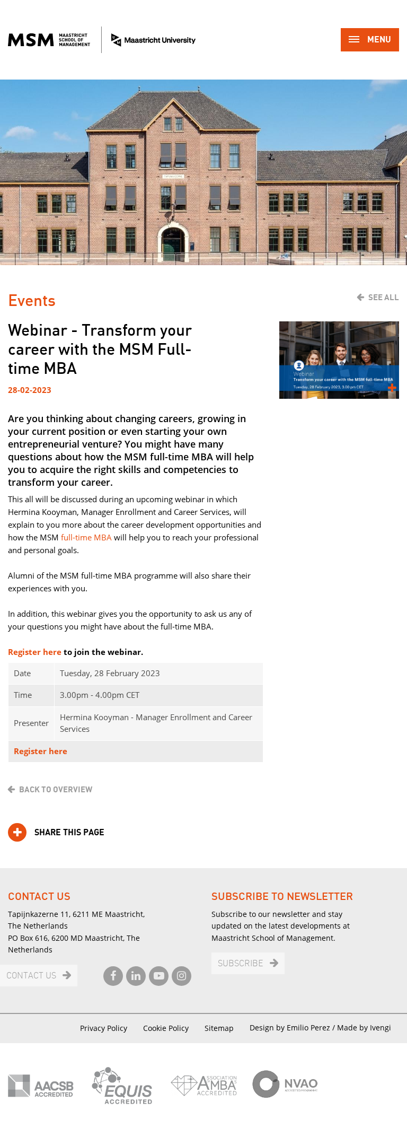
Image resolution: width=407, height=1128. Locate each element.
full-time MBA (86, 537)
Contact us (31, 976)
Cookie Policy (166, 1028)
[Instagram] (181, 976)
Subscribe (240, 963)
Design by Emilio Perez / (293, 1027)
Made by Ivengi (364, 1027)
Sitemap (219, 1028)
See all (383, 297)
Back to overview (55, 789)
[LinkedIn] (136, 976)
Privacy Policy (103, 1028)
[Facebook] (113, 976)
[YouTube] (159, 976)
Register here (34, 651)
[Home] (102, 40)
